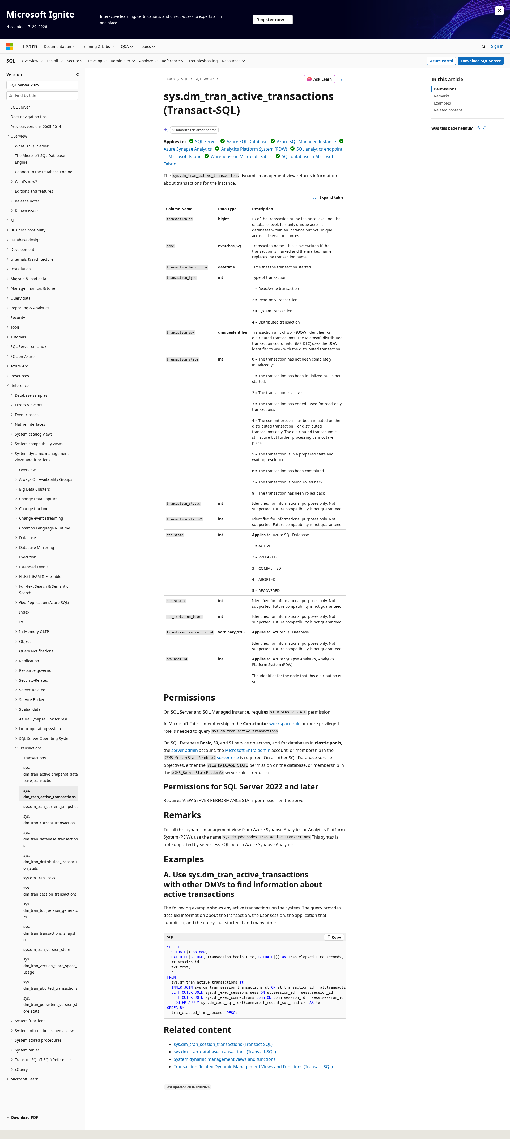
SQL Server (204, 78)
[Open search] (483, 46)
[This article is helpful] (478, 128)
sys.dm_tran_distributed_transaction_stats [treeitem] (50, 862)
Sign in (497, 46)
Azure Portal (441, 60)
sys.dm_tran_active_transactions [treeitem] (49, 794)
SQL (184, 78)
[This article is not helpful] (484, 128)
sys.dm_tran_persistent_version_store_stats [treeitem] (50, 1005)
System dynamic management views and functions (225, 1059)
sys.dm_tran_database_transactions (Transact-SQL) (225, 1052)
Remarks (441, 95)
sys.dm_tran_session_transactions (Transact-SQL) (223, 1044)
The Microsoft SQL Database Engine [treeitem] (40, 159)
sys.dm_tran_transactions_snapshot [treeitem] (49, 933)
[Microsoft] (9, 46)
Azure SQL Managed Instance (306, 141)
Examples (442, 103)
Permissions (445, 89)
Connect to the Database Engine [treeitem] (43, 171)
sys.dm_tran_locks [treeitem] (39, 877)
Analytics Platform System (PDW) (254, 149)
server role (228, 758)
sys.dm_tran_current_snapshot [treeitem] (50, 806)
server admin (184, 750)
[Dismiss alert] (499, 10)
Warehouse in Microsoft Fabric (242, 156)
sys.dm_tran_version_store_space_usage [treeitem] (50, 965)
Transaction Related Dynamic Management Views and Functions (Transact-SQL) (253, 1067)
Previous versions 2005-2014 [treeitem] (36, 126)
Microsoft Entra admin (247, 750)
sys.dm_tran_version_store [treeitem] (46, 949)
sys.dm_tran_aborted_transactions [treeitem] (50, 985)
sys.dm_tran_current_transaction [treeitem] (49, 819)
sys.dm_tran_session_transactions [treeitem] (50, 891)
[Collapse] (78, 74)
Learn (170, 78)
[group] (255, 980)
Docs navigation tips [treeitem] (29, 116)
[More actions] (341, 79)
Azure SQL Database (247, 141)
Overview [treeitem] (27, 469)
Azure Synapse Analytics (188, 149)
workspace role (284, 724)
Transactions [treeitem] (34, 757)
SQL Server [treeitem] (20, 107)
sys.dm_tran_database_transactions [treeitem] (50, 839)
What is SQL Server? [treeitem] (32, 145)
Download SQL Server (481, 60)
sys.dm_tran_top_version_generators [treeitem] (50, 910)
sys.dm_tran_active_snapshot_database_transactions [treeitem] (50, 774)
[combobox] (42, 85)
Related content (448, 110)
